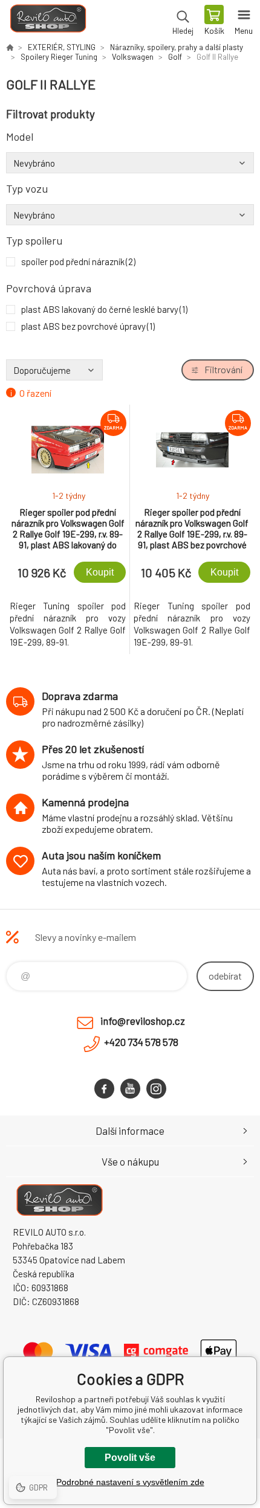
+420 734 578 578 (141, 1042)
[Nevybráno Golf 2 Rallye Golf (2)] (130, 163)
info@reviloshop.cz (142, 1021)
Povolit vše (130, 1457)
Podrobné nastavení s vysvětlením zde (130, 1482)
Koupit (100, 572)
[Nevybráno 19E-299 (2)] (130, 215)
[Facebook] (104, 1089)
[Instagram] (156, 1089)
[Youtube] (130, 1089)
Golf (175, 57)
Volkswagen (133, 57)
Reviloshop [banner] (47, 21)
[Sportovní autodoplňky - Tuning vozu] (9, 47)
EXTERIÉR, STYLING (62, 47)
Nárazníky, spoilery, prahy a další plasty (176, 47)
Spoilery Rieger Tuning (59, 57)
